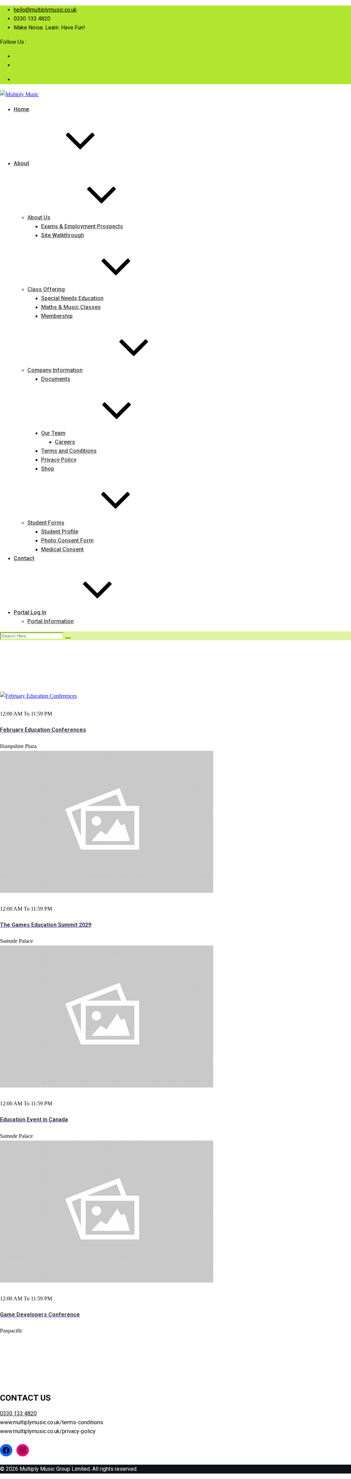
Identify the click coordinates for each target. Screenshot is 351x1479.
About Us (38, 217)
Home (21, 109)
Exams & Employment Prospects (82, 226)
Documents (55, 379)
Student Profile (59, 531)
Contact (24, 558)
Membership (57, 316)
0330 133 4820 (18, 1413)
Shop (47, 468)
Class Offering (46, 289)
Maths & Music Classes (71, 307)
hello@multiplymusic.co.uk (45, 10)
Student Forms (45, 522)
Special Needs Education (72, 298)
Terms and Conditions (69, 451)
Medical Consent (62, 549)
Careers (65, 442)
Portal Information (50, 621)
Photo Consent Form (67, 540)
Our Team (53, 433)
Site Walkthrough (62, 235)
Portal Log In (30, 612)
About (21, 163)
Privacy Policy (58, 459)
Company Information (55, 370)
